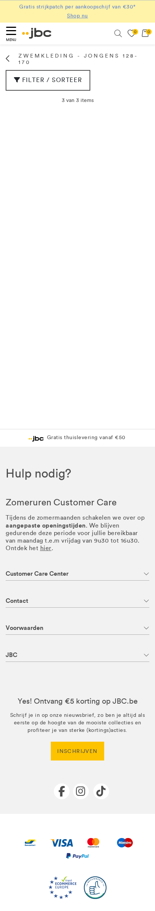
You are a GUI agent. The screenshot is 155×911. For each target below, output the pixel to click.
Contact (17, 600)
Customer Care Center (37, 573)
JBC (11, 655)
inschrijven (77, 751)
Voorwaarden (24, 627)
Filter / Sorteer (52, 80)
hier (46, 548)
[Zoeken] (118, 33)
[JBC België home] (37, 33)
